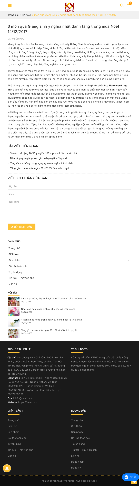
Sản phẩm (14, 260)
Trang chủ (14, 248)
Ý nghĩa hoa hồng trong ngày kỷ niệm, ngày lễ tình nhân (42, 163)
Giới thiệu (13, 254)
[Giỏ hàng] (128, 6)
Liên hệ (12, 283)
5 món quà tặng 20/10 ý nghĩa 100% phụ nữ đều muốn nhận (44, 153)
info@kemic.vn (23, 398)
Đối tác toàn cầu (17, 266)
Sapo (94, 480)
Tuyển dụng (15, 272)
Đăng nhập (77, 461)
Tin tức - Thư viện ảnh (21, 277)
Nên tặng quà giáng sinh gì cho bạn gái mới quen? (38, 158)
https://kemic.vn (27, 402)
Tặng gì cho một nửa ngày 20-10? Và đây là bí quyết (40, 168)
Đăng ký (76, 467)
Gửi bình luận (22, 226)
